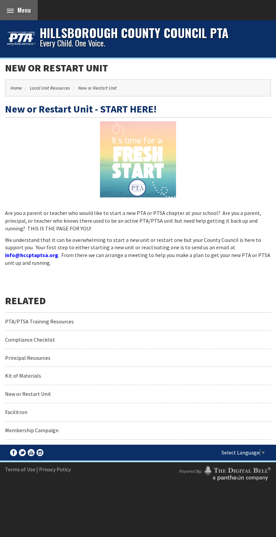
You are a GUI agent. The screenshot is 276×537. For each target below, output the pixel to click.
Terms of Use (20, 469)
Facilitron (16, 412)
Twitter (22, 452)
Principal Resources (27, 357)
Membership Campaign (32, 430)
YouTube (31, 452)
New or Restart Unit (56, 67)
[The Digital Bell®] (225, 472)
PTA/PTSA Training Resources (39, 321)
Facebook (13, 452)
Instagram (39, 452)
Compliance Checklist (30, 339)
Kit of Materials (23, 375)
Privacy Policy (55, 469)
